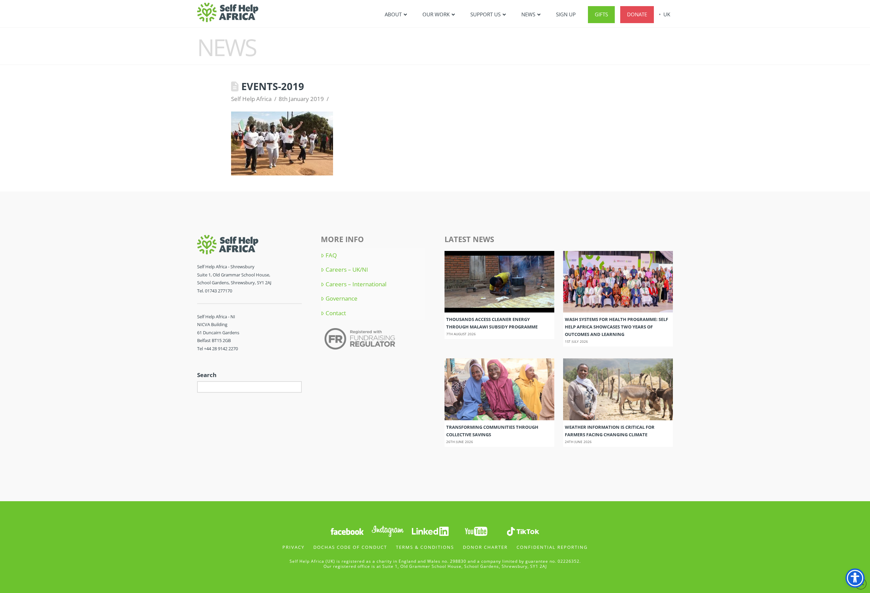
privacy (293, 547)
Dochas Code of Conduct (350, 547)
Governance (342, 298)
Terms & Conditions (425, 547)
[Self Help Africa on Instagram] (388, 530)
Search (206, 375)
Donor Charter (485, 547)
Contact (336, 313)
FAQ (331, 255)
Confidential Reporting (552, 547)
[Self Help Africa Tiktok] (523, 530)
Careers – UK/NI (347, 269)
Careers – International (356, 284)
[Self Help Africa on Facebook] (347, 530)
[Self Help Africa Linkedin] (429, 530)
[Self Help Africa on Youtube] (476, 530)
